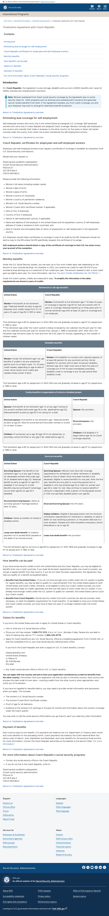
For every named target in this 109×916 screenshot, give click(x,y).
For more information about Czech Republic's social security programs (36, 76)
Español (59, 803)
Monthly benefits (11, 56)
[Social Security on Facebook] (83, 868)
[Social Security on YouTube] (92, 868)
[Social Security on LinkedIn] (100, 868)
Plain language (62, 811)
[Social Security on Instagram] (96, 868)
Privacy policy (44, 896)
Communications (63, 843)
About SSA (8, 891)
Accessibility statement (13, 896)
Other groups (9, 843)
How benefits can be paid (15, 61)
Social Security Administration (50, 881)
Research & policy (64, 855)
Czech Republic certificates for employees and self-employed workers (36, 51)
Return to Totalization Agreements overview (23, 112)
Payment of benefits (13, 71)
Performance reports (47, 902)
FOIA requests (44, 891)
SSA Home (8, 21)
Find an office (9, 807)
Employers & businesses (14, 835)
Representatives (10, 847)
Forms (6, 811)
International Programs (22, 21)
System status (79, 896)
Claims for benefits (12, 66)
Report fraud (8, 819)
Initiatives (60, 851)
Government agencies (12, 839)
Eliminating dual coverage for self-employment (25, 46)
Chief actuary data (64, 839)
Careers (59, 835)
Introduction (9, 42)
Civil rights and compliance (15, 902)
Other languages (63, 807)
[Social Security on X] (88, 868)
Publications (8, 815)
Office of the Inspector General (87, 891)
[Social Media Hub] (104, 868)
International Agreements (41, 21)
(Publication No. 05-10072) (75, 273)
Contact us (8, 803)
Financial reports (63, 847)
